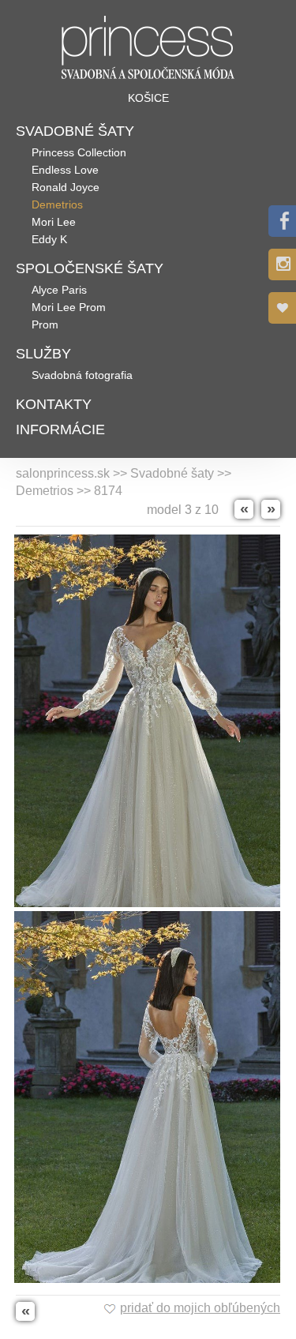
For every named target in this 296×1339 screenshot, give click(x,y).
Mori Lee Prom (69, 307)
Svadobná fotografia (82, 375)
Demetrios (57, 204)
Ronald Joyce (65, 187)
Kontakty (54, 404)
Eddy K (49, 239)
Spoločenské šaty (89, 268)
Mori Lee (54, 222)
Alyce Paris (59, 289)
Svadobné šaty (75, 131)
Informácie (60, 429)
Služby (43, 354)
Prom (45, 324)
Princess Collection (79, 152)
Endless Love (65, 169)
